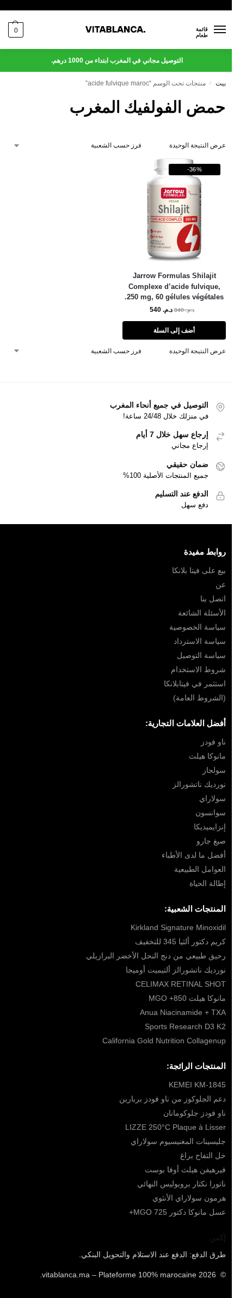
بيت (220, 83)
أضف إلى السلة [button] (174, 330)
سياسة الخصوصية (197, 627)
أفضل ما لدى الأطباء (194, 855)
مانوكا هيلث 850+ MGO (187, 998)
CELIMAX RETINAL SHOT (181, 984)
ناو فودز (213, 741)
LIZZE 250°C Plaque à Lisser (175, 1127)
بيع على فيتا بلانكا (199, 570)
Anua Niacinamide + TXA (183, 1012)
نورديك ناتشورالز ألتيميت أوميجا (176, 969)
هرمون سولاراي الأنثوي (189, 1198)
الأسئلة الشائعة (202, 612)
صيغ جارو (211, 840)
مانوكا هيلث (207, 756)
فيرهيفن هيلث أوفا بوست (185, 1169)
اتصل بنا (213, 598)
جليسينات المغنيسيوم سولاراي (178, 1141)
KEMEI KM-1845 (197, 1084)
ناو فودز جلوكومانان (194, 1113)
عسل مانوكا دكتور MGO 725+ (177, 1212)
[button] (15, 30)
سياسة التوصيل (201, 655)
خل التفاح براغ (203, 1155)
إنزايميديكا (210, 826)
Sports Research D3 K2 (185, 1026)
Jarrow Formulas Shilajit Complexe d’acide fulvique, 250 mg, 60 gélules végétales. (174, 286)
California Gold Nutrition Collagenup (163, 1040)
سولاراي (212, 798)
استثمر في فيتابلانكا (195, 683)
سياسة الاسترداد (200, 641)
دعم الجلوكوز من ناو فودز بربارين (172, 1098)
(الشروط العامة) (199, 697)
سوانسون (210, 812)
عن (220, 584)
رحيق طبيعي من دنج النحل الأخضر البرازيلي (156, 955)
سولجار (214, 770)
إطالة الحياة (207, 883)
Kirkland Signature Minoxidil (178, 927)
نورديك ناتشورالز (199, 784)
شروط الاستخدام (198, 669)
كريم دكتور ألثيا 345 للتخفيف (180, 941)
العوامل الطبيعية (200, 869)
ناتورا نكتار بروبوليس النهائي (181, 1183)
